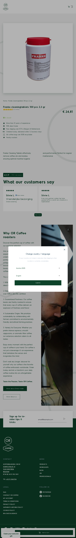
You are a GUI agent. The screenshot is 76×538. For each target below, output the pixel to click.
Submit (38, 283)
